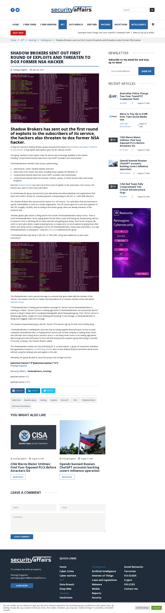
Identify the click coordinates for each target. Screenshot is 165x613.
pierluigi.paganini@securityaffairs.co (28, 577)
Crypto (128, 580)
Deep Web (92, 24)
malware (53, 400)
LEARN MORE (22, 585)
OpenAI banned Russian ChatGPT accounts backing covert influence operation (80, 467)
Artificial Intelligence (104, 571)
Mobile (96, 588)
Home (16, 24)
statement (52, 229)
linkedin (34, 391)
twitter (50, 391)
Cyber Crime (29, 24)
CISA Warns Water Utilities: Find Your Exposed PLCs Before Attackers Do (33, 467)
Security (123, 103)
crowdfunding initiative (43, 349)
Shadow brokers (88, 400)
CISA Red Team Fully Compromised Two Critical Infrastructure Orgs (132, 188)
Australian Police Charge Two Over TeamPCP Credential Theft (98, 32)
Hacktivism (120, 24)
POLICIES (129, 584)
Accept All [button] (156, 608)
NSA (75, 400)
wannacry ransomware (21, 406)
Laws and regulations (125, 125)
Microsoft (64, 400)
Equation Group (17, 302)
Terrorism (130, 571)
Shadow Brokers (25, 185)
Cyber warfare (48, 24)
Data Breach (76, 24)
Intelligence (138, 24)
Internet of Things (102, 575)
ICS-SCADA (124, 150)
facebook (19, 391)
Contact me (131, 588)
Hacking (105, 24)
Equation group (30, 400)
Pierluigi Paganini (20, 70)
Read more (18, 477)
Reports (96, 593)
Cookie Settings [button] (142, 608)
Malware (97, 584)
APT (63, 24)
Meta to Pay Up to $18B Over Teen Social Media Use (134, 116)
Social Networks (133, 566)
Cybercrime (16, 400)
